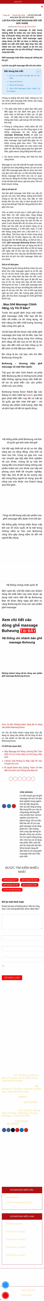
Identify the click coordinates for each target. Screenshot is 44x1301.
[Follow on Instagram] (26, 2)
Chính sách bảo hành (11, 1271)
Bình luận (6, 912)
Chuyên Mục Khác (18, 15)
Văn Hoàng (31, 26)
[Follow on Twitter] (9, 806)
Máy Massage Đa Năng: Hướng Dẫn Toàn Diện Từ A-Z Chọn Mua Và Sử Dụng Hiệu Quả (23, 754)
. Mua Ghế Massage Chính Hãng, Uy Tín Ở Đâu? (23, 89)
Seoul (29, 395)
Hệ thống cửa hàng (22, 1283)
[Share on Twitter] (20, 779)
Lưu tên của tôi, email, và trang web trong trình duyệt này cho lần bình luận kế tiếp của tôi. (21, 969)
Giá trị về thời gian (16, 85)
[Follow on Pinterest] (14, 806)
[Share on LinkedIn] (33, 779)
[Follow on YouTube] (31, 2)
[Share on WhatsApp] (11, 779)
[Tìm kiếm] (37, 7)
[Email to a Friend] (24, 779)
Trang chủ (6, 15)
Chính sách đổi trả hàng (33, 1279)
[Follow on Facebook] (24, 2)
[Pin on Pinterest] (29, 779)
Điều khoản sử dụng (11, 1275)
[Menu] (3, 8)
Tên (4, 933)
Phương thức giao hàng (33, 1275)
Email (4, 944)
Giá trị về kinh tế (15, 82)
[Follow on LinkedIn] (22, 1130)
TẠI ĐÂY (28, 630)
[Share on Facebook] (15, 779)
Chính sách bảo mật (33, 1271)
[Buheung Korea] (18, 1069)
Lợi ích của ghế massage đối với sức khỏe (24, 77)
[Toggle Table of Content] (37, 71)
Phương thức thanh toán (11, 1279)
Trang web (6, 955)
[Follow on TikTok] (28, 2)
